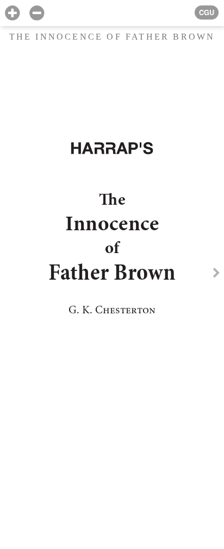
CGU (206, 12)
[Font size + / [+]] (12, 13)
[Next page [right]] (216, 274)
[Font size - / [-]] (36, 13)
